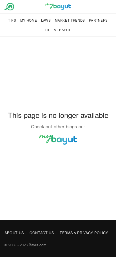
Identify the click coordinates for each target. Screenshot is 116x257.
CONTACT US (42, 232)
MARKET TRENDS (70, 20)
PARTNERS (98, 20)
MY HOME (28, 20)
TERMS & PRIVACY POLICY (84, 232)
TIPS (12, 20)
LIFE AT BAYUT (58, 30)
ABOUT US (14, 232)
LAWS (46, 20)
